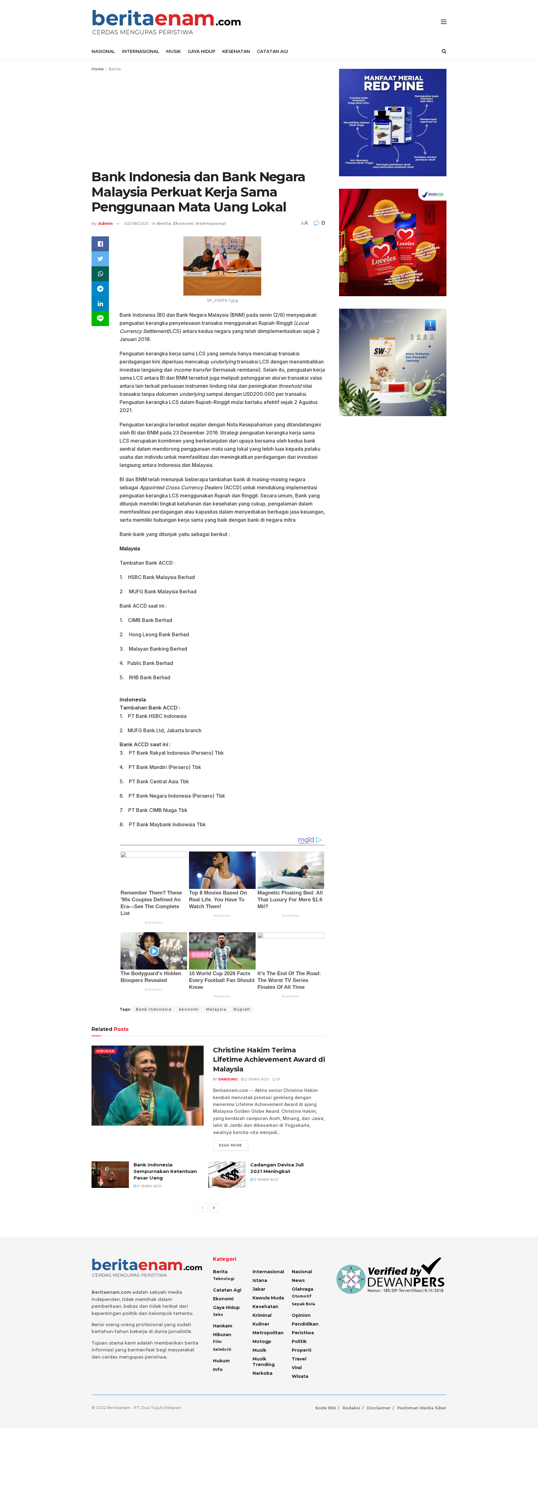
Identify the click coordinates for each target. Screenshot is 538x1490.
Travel (299, 1359)
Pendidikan (305, 1324)
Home (98, 69)
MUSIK (173, 51)
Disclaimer (379, 1407)
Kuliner (260, 1324)
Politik (299, 1341)
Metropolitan (268, 1333)
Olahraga (302, 1289)
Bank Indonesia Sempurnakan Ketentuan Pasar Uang (165, 1171)
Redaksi (351, 1407)
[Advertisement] (208, 119)
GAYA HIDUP (201, 51)
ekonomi (189, 1009)
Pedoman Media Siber (421, 1407)
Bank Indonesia (154, 1009)
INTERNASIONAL (140, 51)
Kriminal (261, 1315)
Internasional (211, 223)
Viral (297, 1367)
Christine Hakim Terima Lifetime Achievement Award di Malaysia (269, 1060)
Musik (259, 1350)
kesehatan (265, 1306)
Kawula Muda (268, 1298)
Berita (115, 69)
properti (301, 1350)
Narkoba (262, 1373)
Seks (218, 1314)
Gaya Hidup (226, 1307)
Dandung (228, 1079)
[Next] (214, 1207)
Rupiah (242, 1009)
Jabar (258, 1289)
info (218, 1369)
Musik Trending (263, 1361)
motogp (261, 1341)
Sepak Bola (303, 1304)
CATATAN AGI (272, 51)
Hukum (221, 1361)
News (298, 1280)
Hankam (222, 1326)
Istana (259, 1280)
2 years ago (256, 1079)
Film (217, 1341)
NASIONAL (103, 51)
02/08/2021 (136, 223)
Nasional (302, 1271)
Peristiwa (303, 1333)
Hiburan (106, 1051)
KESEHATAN (236, 51)
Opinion (301, 1315)
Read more (230, 1145)
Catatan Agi (227, 1290)
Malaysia (216, 1009)
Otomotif (301, 1296)
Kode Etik (325, 1407)
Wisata (300, 1376)
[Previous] (202, 1207)
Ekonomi (183, 223)
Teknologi (223, 1278)
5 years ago (149, 1186)
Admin (105, 223)
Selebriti (222, 1349)
